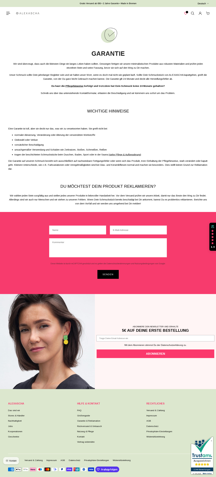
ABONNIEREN (155, 353)
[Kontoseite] (200, 13)
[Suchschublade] (192, 13)
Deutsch (202, 3)
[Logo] (27, 13)
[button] (212, 237)
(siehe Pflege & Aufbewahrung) (125, 154)
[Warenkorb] (208, 13)
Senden (108, 274)
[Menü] (8, 13)
